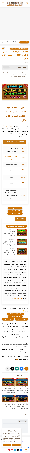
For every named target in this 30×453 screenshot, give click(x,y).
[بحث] (3, 3)
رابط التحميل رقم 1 (15, 208)
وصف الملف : (22, 79)
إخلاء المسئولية (25, 441)
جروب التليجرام (8, 319)
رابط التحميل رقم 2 (15, 210)
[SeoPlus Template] (28, 447)
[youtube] (12, 450)
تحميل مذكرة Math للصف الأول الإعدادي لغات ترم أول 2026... (9, 42)
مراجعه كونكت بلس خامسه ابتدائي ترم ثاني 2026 (9, 406)
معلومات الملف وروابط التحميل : (17, 76)
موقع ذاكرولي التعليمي (17, 298)
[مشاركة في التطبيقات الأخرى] (8, 369)
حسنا (16, 445)
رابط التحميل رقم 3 (15, 213)
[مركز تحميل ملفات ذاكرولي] (15, 3)
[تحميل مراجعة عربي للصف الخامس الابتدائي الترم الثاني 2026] (22, 242)
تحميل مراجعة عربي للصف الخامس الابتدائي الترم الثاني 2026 (9, 243)
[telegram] (15, 450)
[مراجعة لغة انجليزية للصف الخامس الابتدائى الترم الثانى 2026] (22, 251)
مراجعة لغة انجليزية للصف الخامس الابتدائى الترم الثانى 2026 (9, 252)
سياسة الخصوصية (24, 439)
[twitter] (18, 450)
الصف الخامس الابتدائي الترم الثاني (19, 48)
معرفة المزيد (7, 445)
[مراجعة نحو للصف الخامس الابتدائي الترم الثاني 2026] (22, 232)
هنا (17, 359)
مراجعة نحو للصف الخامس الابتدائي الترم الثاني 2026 (9, 233)
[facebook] (21, 450)
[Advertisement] (15, 24)
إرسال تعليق (22, 421)
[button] (21, 369)
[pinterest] (9, 450)
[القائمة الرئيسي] (27, 3)
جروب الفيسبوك (21, 319)
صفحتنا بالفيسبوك (15, 316)
